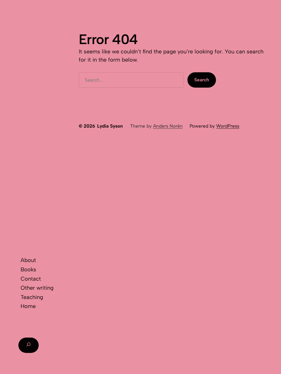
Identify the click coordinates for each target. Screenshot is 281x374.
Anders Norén (168, 126)
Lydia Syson (110, 126)
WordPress (227, 126)
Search (201, 79)
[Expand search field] (28, 345)
